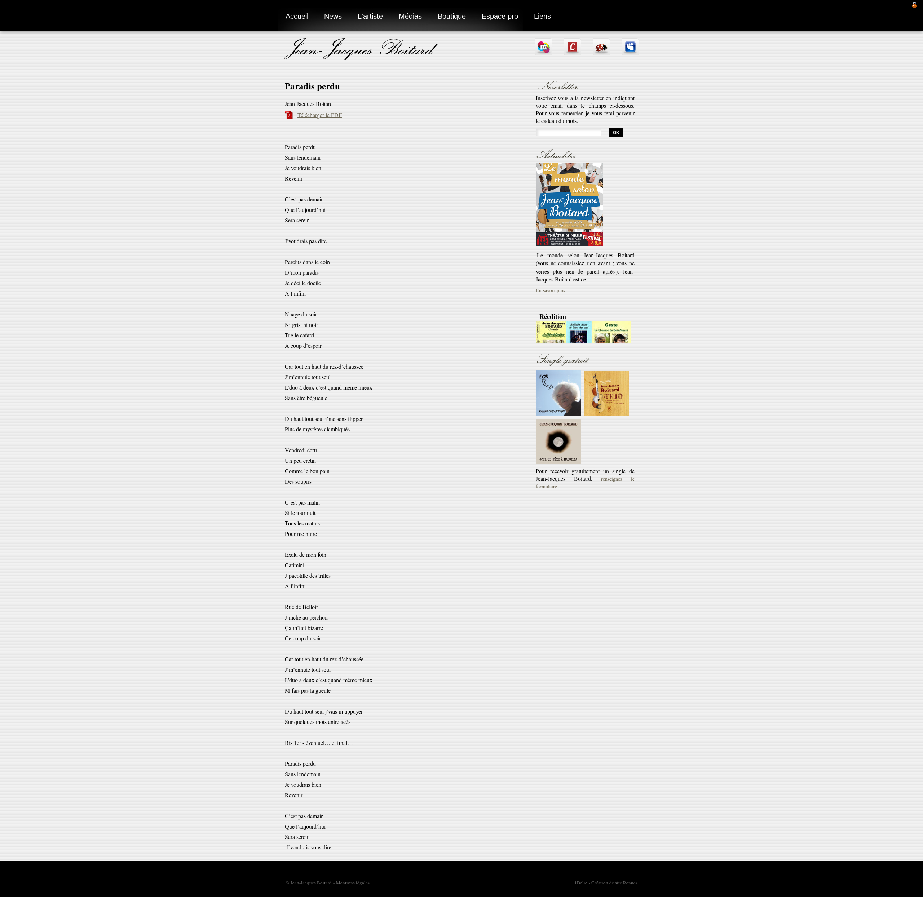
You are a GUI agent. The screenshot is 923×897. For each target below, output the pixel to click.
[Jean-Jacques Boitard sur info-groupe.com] (544, 52)
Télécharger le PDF (319, 115)
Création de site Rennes (614, 882)
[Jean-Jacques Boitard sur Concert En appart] (573, 52)
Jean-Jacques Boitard (361, 48)
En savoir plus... (552, 200)
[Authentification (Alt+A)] (914, 4)
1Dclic (580, 882)
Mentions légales (353, 882)
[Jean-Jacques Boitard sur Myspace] (630, 52)
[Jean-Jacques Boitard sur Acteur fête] (601, 52)
